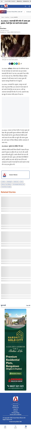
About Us (19, 1)
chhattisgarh (9, 181)
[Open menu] (2, 6)
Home (3, 17)
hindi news (16, 181)
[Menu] (29, 6)
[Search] (25, 6)
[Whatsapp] (14, 64)
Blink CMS (19, 422)
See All (28, 305)
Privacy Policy (15, 413)
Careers (15, 411)
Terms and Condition (15, 414)
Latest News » (7, 17)
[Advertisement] (15, 112)
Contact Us (26, 1)
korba (21, 181)
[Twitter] (12, 64)
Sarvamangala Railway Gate (18, 184)
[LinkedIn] (17, 64)
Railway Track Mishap (6, 184)
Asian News (3, 28)
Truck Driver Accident (6, 187)
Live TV (15, 409)
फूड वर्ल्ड (3, 305)
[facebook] (10, 64)
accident (3, 181)
